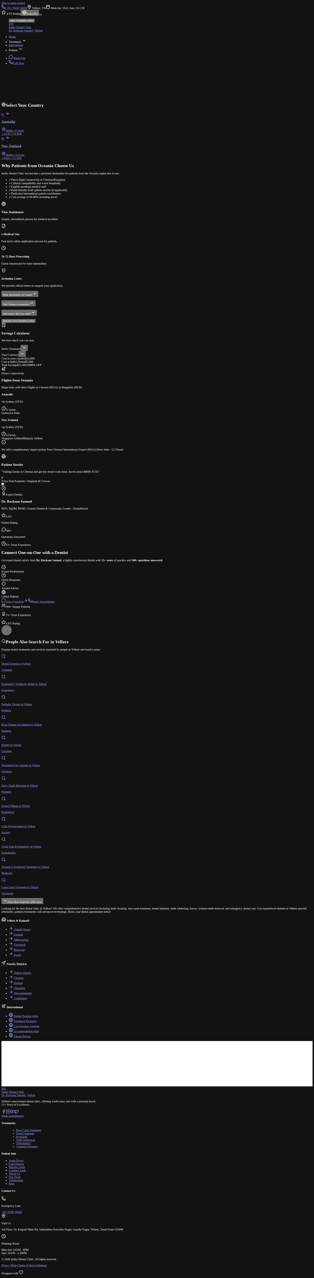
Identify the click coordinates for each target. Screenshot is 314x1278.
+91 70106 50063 (17, 8)
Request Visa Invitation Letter (18, 321)
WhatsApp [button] (19, 58)
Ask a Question (15, 601)
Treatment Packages (25, 1021)
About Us (14, 1173)
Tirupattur (19, 988)
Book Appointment (43, 601)
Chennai (18, 978)
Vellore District (22, 972)
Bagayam (19, 949)
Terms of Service (28, 1265)
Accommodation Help (26, 1031)
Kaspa (17, 954)
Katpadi (18, 934)
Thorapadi (20, 944)
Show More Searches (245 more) (24, 902)
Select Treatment (11, 348)
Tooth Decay (16, 1160)
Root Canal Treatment (28, 1130)
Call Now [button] (18, 63)
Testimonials (16, 1180)
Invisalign (21, 1136)
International (16, 45)
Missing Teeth (17, 1167)
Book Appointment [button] (12, 1115)
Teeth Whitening (25, 1140)
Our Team (14, 1177)
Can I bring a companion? (16, 304)
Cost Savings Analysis (26, 1026)
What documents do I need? (18, 295)
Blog (11, 1183)
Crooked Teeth (17, 1170)
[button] (3, 1112)
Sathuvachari (21, 939)
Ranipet (18, 983)
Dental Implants (25, 1133)
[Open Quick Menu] (5, 628)
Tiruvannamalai (23, 993)
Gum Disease (16, 1163)
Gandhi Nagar (22, 929)
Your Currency (10, 354)
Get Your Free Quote (13, 100)
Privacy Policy (9, 1265)
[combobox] (24, 348)
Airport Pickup (22, 1036)
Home (12, 36)
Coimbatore (20, 998)
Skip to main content (13, 3)
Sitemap (42, 1265)
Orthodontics (23, 1143)
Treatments (15, 41)
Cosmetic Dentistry (27, 1146)
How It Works (38, 100)
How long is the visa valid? (17, 313)
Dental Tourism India (26, 1016)
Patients (13, 50)
